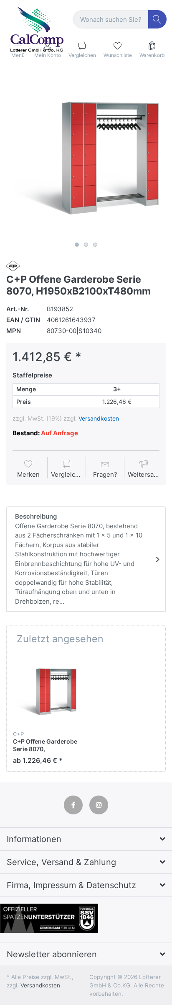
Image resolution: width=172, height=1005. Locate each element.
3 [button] (95, 245)
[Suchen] (157, 19)
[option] (86, 158)
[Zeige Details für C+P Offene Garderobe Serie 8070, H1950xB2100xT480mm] (46, 692)
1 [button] (77, 245)
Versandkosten (98, 418)
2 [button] (86, 245)
